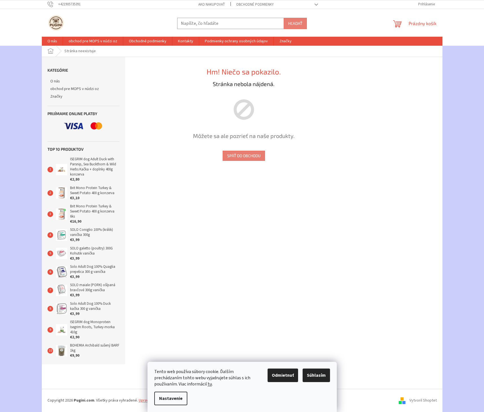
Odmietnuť (283, 375)
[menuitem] (52, 41)
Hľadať (295, 23)
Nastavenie (171, 398)
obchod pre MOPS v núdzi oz (74, 89)
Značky (56, 96)
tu (210, 384)
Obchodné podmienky (255, 4)
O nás (55, 81)
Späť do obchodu (244, 155)
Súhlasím (316, 375)
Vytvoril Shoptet (423, 400)
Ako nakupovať (211, 4)
